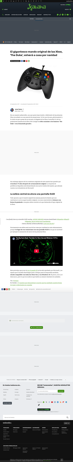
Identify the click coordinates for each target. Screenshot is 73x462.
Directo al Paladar (36, 429)
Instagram (65, 15)
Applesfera (5, 433)
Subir (66, 423)
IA (64, 42)
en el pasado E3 (33, 270)
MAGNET (39, 14)
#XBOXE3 (40, 219)
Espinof (24, 431)
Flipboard (26, 61)
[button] (19, 109)
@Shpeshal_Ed (29, 221)
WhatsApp (58, 15)
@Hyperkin (60, 219)
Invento (41, 42)
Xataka (36, 7)
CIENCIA (25, 14)
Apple (4, 395)
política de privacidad (57, 394)
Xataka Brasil (6, 450)
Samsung (17, 395)
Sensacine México (25, 448)
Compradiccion (55, 433)
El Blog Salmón (65, 429)
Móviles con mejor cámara (56, 379)
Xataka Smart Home (6, 436)
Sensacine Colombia (25, 451)
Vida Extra (15, 431)
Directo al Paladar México (36, 448)
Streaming (5, 389)
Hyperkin (32, 289)
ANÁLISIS (7, 14)
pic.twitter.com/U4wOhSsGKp (41, 221)
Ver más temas (7, 403)
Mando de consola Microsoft (44, 289)
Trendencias (54, 429)
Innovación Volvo (39, 18)
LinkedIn (66, 402)
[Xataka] (1, 1)
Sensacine (25, 429)
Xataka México (6, 448)
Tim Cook (21, 42)
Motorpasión (45, 429)
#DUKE (35, 219)
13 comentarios (16, 61)
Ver (37, 327)
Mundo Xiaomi (6, 439)
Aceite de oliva (48, 42)
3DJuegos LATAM (16, 448)
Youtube (68, 15)
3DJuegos (15, 429)
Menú (6, 9)
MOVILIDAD (32, 14)
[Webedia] (7, 423)
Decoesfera (54, 431)
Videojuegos (20, 289)
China (15, 42)
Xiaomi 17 (56, 42)
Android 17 (40, 379)
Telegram (63, 15)
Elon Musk (27, 42)
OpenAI (69, 42)
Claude (46, 379)
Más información (47, 460)
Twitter (70, 15)
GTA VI (61, 42)
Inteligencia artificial (29, 395)
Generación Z (34, 42)
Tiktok (60, 15)
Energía (16, 392)
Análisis (16, 389)
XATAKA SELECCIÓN (16, 14)
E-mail (29, 61)
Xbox (27, 289)
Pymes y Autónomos (64, 432)
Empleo (16, 399)
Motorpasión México (45, 448)
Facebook (22, 61)
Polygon (15, 281)
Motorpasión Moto (45, 432)
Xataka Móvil (6, 431)
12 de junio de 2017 (48, 223)
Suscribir (61, 391)
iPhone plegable (32, 379)
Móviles (5, 392)
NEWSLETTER (47, 14)
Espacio (28, 389)
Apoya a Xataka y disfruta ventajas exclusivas (48, 411)
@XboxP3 (66, 219)
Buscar (67, 417)
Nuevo (67, 9)
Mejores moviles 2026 (22, 379)
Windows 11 (29, 399)
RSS (60, 402)
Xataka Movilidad (30, 392)
